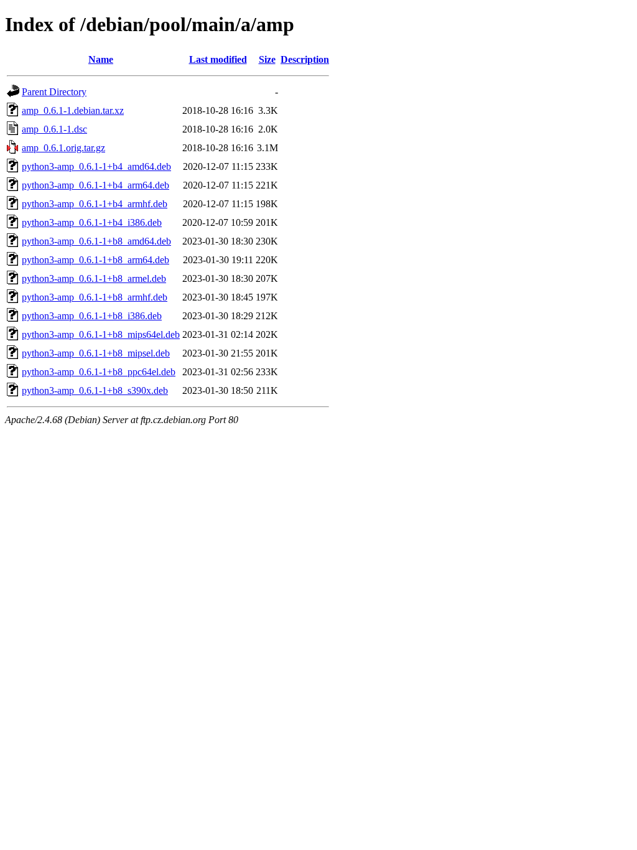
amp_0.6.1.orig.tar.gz (63, 147)
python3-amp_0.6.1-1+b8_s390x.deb (95, 390)
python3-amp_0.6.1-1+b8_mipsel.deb (96, 353)
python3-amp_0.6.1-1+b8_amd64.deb (96, 241)
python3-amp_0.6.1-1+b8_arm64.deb (95, 260)
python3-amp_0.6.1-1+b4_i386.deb (92, 222)
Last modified (218, 59)
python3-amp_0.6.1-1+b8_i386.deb (92, 316)
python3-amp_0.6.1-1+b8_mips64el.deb (101, 334)
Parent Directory (54, 91)
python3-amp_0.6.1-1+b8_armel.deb (94, 278)
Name (100, 59)
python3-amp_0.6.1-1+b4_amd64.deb (96, 166)
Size (267, 59)
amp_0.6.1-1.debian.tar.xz (73, 110)
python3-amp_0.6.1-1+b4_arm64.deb (95, 185)
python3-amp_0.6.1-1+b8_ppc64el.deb (98, 372)
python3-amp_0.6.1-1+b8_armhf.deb (94, 297)
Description (305, 59)
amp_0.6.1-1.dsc (54, 129)
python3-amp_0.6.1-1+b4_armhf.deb (94, 203)
